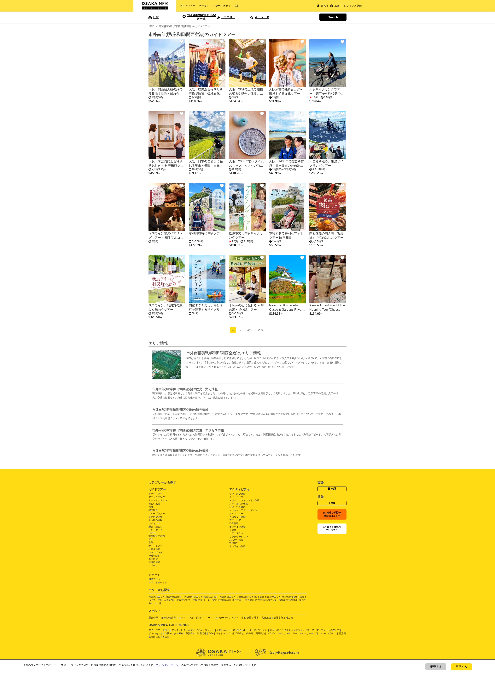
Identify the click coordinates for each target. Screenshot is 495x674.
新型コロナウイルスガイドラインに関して (292, 630)
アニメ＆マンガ (156, 497)
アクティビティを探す (183, 630)
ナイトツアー (155, 545)
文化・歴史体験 (237, 494)
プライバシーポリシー (278, 633)
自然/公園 (246, 617)
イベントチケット (157, 582)
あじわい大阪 (236, 539)
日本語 (324, 5)
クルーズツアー (156, 513)
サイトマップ (223, 633)
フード (208, 617)
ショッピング (155, 552)
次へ (249, 329)
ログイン (209, 630)
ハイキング (154, 523)
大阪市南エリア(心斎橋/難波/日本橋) (238, 596)
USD (336, 5)
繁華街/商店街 (168, 617)
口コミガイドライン (326, 633)
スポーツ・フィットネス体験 (244, 500)
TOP (151, 26)
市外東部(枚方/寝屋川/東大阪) (260, 600)
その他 (232, 530)
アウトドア (235, 520)
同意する (461, 666)
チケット (204, 5)
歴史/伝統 (153, 617)
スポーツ (153, 565)
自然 (150, 542)
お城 (150, 507)
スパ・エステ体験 (238, 503)
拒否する (436, 666)
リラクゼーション (238, 536)
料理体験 (234, 523)
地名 (256, 617)
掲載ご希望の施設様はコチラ (332, 514)
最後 (260, 329)
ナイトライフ (236, 497)
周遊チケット (155, 579)
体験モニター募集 (174, 633)
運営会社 (190, 633)
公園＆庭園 (154, 549)
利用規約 (260, 633)
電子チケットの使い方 (328, 630)
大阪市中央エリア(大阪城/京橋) (200, 596)
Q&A (211, 633)
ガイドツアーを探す (158, 630)
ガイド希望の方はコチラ (333, 529)
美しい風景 (154, 503)
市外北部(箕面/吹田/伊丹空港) (227, 600)
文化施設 (266, 617)
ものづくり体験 (237, 516)
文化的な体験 (155, 516)
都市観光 (153, 510)
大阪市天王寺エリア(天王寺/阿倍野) (278, 596)
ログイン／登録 (353, 5)
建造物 (289, 617)
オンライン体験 (237, 526)
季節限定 (153, 559)
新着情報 (202, 633)
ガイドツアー (187, 5)
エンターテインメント (226, 617)
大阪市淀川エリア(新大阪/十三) (193, 600)
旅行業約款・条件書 (242, 633)
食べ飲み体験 (155, 520)
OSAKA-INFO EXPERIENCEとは (250, 630)
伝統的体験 (154, 562)
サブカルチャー (237, 533)
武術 (150, 539)
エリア (182, 617)
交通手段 (278, 617)
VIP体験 (233, 543)
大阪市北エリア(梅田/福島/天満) (164, 596)
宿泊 (237, 5)
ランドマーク (155, 530)
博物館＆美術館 (156, 536)
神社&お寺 (153, 555)
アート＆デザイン (157, 500)
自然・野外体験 (237, 507)
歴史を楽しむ (155, 526)
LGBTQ (152, 533)
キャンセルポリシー (303, 633)
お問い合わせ (224, 630)
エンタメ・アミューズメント (244, 510)
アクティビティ (222, 5)
